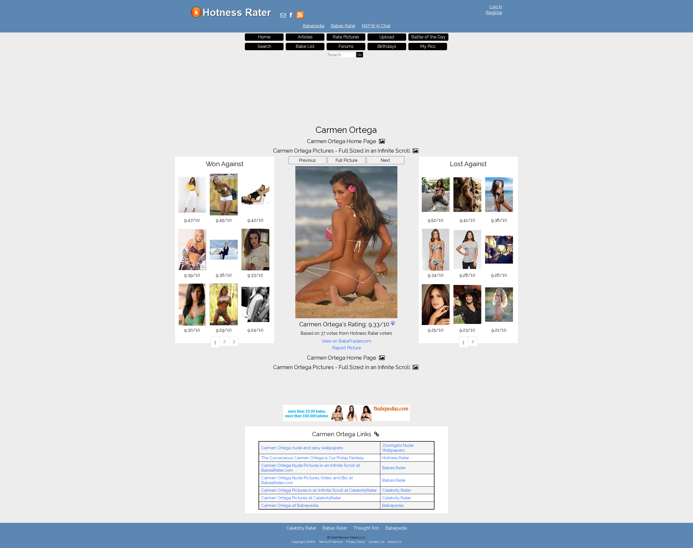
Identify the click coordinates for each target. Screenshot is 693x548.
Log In (495, 6)
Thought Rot (366, 528)
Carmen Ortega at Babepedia (289, 505)
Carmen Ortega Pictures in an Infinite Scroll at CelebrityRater (319, 490)
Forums (346, 46)
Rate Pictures (346, 37)
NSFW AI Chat (376, 25)
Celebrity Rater (396, 490)
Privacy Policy (355, 542)
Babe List (305, 46)
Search (264, 46)
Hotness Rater (395, 457)
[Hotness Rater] (233, 16)
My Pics (428, 46)
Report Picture (346, 347)
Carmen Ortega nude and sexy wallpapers (302, 447)
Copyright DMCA (303, 542)
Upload (387, 37)
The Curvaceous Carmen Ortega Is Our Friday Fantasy (312, 457)
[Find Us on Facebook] (290, 15)
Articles (305, 37)
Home (264, 37)
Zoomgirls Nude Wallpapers (397, 448)
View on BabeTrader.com (346, 341)
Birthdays (386, 46)
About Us (394, 542)
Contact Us (376, 542)
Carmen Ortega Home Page (342, 141)
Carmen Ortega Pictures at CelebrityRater (301, 498)
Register (494, 12)
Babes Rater (343, 25)
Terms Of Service (331, 542)
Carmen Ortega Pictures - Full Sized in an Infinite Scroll (342, 150)
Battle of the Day (428, 37)
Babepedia (313, 25)
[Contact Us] (283, 15)
